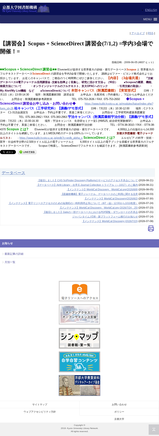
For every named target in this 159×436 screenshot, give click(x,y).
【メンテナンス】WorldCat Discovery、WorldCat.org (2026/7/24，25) (98, 207)
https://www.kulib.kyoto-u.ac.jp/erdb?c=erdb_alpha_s (51, 137)
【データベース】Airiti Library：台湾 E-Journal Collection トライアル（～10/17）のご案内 (87, 185)
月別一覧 (10, 262)
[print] (151, 229)
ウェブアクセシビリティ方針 (40, 411)
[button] (147, 19)
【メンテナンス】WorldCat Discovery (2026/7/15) (110, 221)
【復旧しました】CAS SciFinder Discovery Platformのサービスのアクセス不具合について (87, 180)
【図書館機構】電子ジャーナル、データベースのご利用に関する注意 (99, 194)
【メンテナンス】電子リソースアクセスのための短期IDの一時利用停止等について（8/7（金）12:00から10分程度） (73, 203)
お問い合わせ (119, 404)
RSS (150, 33)
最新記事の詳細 (14, 253)
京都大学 (119, 419)
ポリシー (119, 411)
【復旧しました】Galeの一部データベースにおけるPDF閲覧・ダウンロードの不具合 (90, 212)
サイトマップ (39, 404)
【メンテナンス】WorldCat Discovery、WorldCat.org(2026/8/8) (102, 189)
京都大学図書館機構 (26, 9)
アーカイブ (138, 33)
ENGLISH (151, 10)
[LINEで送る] (27, 151)
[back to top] (154, 429)
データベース (13, 172)
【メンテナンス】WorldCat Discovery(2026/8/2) (111, 198)
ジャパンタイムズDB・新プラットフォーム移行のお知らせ (105, 216)
